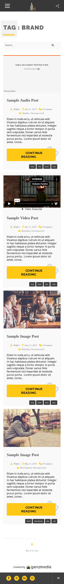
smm (54, 403)
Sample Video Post (22, 218)
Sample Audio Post (22, 100)
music (47, 166)
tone (54, 166)
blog (32, 284)
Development (26, 467)
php (48, 521)
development (38, 521)
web (54, 521)
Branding (26, 230)
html (46, 403)
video (54, 284)
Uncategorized (37, 113)
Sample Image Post (23, 336)
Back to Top (32, 550)
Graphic (26, 113)
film (39, 166)
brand (32, 166)
